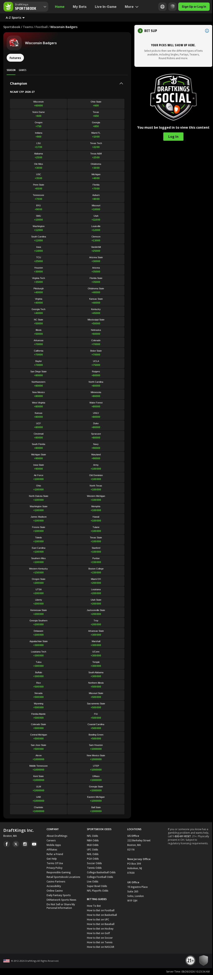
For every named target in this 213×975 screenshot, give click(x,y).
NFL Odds (92, 836)
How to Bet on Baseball (100, 924)
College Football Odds (100, 877)
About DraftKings (57, 836)
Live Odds (92, 881)
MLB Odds (93, 845)
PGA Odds (93, 858)
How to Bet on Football (100, 910)
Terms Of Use (55, 863)
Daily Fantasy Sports (59, 895)
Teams (28, 27)
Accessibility (54, 886)
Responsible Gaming (59, 872)
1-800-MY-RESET (181, 836)
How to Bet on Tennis (100, 942)
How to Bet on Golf (98, 933)
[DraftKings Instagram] (25, 844)
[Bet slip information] (207, 31)
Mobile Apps (54, 845)
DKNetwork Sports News (61, 900)
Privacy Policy (54, 868)
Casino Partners (56, 881)
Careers (51, 840)
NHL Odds (93, 854)
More (129, 7)
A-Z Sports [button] (13, 18)
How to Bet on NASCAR (100, 947)
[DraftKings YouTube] (34, 844)
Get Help (52, 858)
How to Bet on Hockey (100, 928)
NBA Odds (93, 840)
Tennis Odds (94, 868)
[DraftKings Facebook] (6, 844)
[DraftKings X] (15, 844)
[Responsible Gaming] (169, 6)
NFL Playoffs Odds (97, 890)
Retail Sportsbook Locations (63, 877)
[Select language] (159, 6)
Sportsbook (11, 27)
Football (42, 27)
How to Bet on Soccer (100, 938)
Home (59, 7)
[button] (173, 31)
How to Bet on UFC (98, 919)
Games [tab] (22, 70)
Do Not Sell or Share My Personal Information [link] (61, 906)
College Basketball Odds (101, 872)
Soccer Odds (94, 863)
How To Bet (94, 906)
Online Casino (55, 890)
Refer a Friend (55, 854)
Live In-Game (105, 7)
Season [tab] (11, 70)
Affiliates (52, 849)
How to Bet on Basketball (102, 915)
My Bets (80, 7)
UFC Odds (92, 849)
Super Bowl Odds (97, 886)
